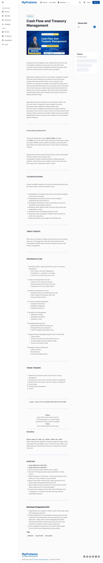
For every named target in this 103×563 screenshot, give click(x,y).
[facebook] (87, 557)
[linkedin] (90, 557)
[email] (84, 557)
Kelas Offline (39, 535)
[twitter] (96, 557)
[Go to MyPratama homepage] (29, 2)
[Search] (79, 2)
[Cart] (84, 2)
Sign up (96, 2)
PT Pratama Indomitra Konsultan (40, 559)
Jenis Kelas (30, 535)
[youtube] (99, 557)
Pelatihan (30, 16)
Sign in (89, 2)
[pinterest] (93, 557)
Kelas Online (48, 535)
